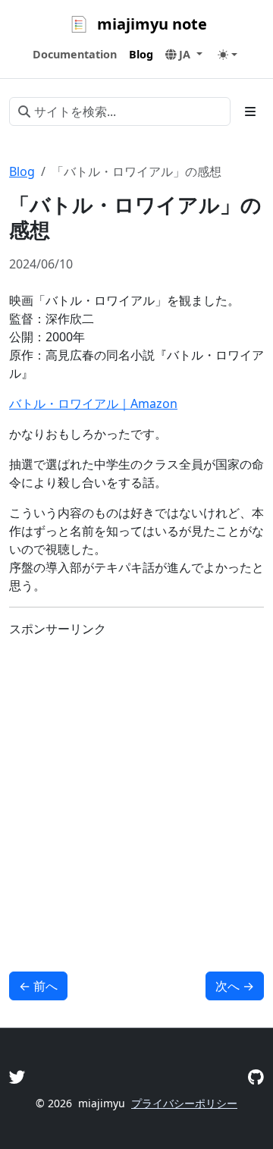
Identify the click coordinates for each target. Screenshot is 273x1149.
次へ (234, 986)
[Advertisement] (136, 786)
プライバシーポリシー (184, 1103)
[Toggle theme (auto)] (227, 54)
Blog (22, 171)
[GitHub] (256, 1077)
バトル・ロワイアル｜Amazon (93, 403)
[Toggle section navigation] (250, 111)
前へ (38, 986)
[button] (184, 54)
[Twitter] (17, 1077)
